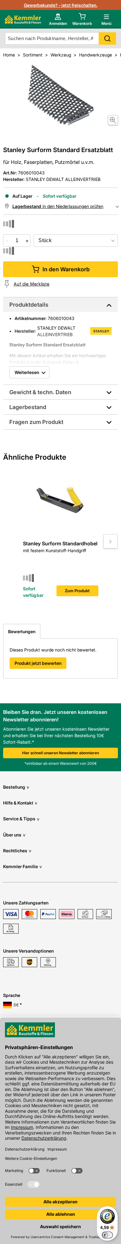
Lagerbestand (27, 407)
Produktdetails (28, 304)
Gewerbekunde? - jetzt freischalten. (60, 5)
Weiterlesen (27, 372)
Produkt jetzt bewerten (38, 663)
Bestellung (16, 787)
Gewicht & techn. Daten (40, 392)
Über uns (14, 834)
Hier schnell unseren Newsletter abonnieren (60, 752)
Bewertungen (21, 631)
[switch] (107, 1235)
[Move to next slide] (110, 541)
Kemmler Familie (22, 866)
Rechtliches (17, 850)
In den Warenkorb (66, 269)
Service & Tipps (21, 818)
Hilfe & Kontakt (20, 802)
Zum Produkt (77, 590)
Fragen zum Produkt (36, 422)
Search (107, 38)
